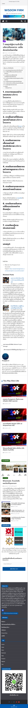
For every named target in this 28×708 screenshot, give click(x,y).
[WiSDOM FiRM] (3, 21)
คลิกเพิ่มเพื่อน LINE (14, 695)
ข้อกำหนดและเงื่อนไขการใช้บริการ (8, 624)
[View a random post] (25, 21)
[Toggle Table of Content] (22, 68)
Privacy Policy (4, 633)
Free (2, 664)
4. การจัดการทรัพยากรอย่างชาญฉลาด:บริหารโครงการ (13, 79)
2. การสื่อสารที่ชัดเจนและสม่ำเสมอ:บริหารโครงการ (13, 72)
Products (3, 658)
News (4, 41)
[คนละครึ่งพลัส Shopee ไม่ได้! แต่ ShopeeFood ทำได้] (14, 409)
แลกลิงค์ (3, 635)
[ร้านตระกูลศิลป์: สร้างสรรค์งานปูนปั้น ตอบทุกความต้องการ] (5, 505)
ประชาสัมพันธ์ (5, 478)
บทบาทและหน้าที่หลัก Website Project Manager (12, 345)
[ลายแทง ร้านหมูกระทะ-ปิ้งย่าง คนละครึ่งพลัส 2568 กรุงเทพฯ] (14, 385)
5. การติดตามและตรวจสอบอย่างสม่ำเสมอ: (13, 81)
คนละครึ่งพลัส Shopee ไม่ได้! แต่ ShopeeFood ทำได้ (12, 424)
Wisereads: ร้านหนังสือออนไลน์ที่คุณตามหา (11, 482)
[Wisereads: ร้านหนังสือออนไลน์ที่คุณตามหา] (14, 469)
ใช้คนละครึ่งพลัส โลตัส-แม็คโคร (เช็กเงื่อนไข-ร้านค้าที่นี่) (13, 449)
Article (2, 644)
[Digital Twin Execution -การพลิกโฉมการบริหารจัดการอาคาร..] (5, 512)
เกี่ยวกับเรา (3, 630)
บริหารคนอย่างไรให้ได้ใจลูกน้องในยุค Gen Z (14, 349)
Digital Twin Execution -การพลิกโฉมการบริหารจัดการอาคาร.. (18, 511)
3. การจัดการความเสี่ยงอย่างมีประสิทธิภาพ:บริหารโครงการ (10, 75)
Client (2, 647)
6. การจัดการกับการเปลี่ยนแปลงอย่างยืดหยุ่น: (13, 83)
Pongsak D (13, 52)
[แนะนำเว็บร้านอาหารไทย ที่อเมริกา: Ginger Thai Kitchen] (5, 519)
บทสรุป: (6, 86)
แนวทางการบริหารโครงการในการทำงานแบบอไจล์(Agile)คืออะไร (17, 280)
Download (3, 652)
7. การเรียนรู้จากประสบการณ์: (10, 84)
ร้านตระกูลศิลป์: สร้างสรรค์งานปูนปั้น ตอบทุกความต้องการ (18, 503)
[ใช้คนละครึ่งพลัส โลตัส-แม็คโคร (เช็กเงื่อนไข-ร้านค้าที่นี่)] (14, 434)
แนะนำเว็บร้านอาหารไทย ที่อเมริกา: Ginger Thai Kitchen (18, 518)
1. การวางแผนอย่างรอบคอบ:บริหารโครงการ (13, 70)
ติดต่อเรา (3, 621)
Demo (2, 650)
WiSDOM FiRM (14, 10)
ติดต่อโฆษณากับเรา (5, 627)
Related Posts (9, 88)
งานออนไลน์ (19, 198)
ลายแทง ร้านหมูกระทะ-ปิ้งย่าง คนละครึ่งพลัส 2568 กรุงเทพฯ (13, 400)
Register (3, 661)
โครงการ (20, 126)
